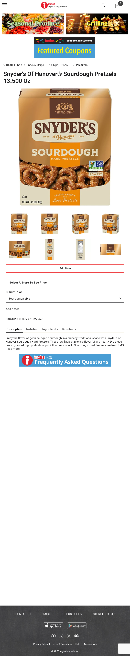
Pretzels (82, 65)
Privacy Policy (40, 644)
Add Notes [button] (12, 308)
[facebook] (53, 636)
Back (9, 64)
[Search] (100, 5)
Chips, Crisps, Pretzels (65, 65)
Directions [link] (69, 329)
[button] (19, 224)
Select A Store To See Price (28, 282)
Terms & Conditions (61, 644)
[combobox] (65, 298)
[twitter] (69, 636)
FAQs (46, 614)
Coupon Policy (71, 614)
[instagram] (61, 636)
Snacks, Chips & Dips (40, 65)
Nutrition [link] (32, 329)
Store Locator (104, 614)
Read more (13, 348)
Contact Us (23, 614)
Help (77, 644)
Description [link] (14, 329)
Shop (19, 65)
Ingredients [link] (50, 329)
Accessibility (90, 644)
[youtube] (76, 636)
